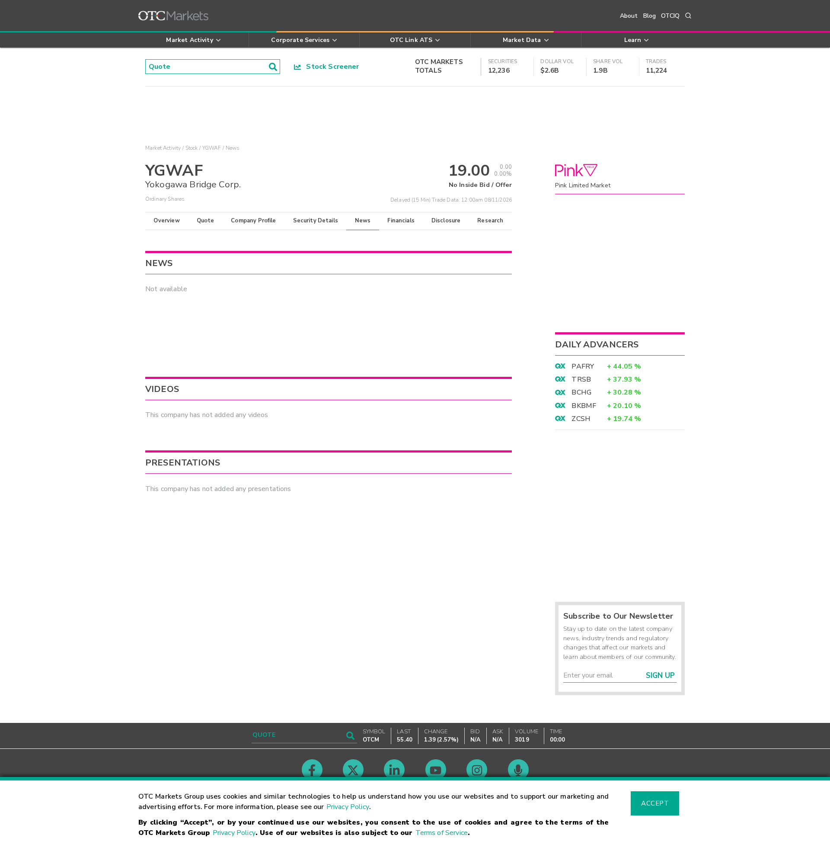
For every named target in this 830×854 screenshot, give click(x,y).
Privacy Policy (347, 807)
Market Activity (163, 147)
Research (490, 221)
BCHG (581, 392)
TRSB (581, 379)
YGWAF (211, 147)
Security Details (315, 221)
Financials (401, 221)
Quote (205, 221)
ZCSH (581, 419)
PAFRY (582, 366)
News (363, 221)
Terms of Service (441, 833)
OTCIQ (670, 16)
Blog (649, 16)
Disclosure (446, 221)
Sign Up (660, 676)
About (629, 16)
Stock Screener (330, 66)
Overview (166, 221)
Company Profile (253, 221)
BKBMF (583, 406)
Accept (655, 803)
